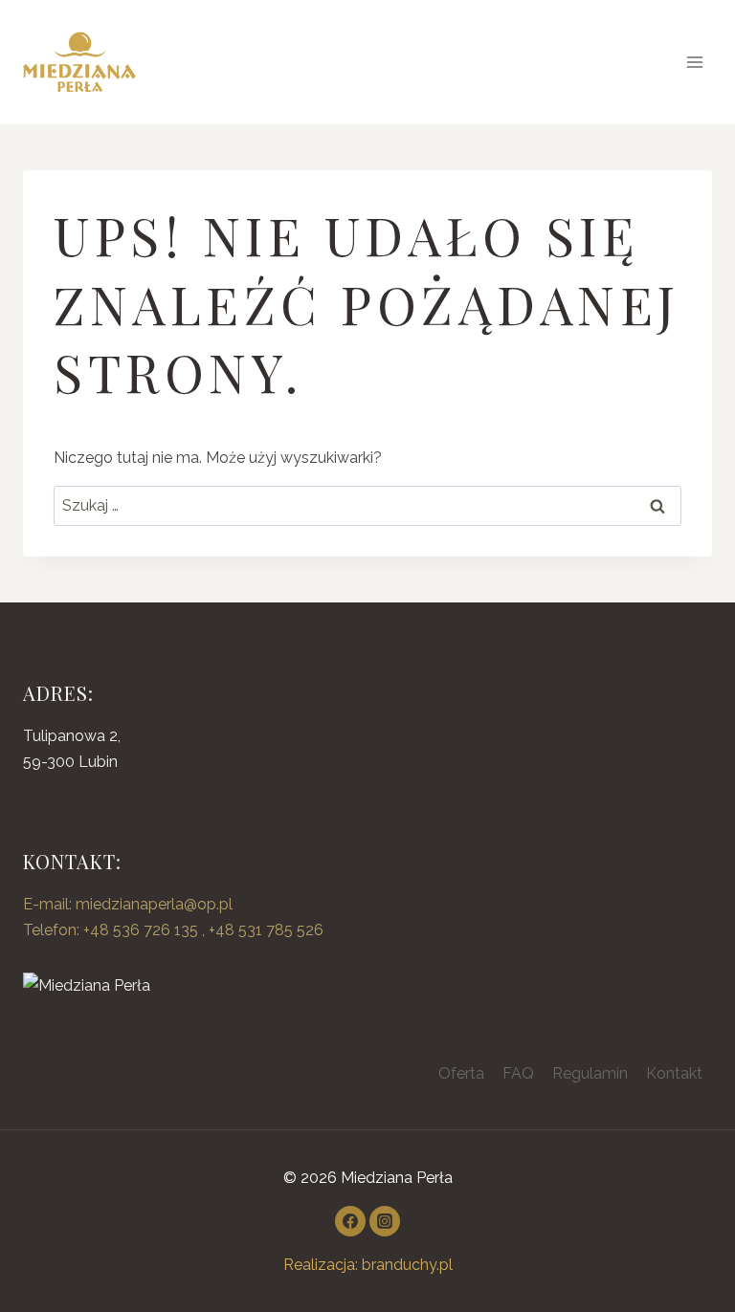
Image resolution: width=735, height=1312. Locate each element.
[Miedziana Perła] (367, 985)
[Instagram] (384, 1221)
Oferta (461, 1073)
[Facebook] (350, 1221)
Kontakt (674, 1073)
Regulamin (590, 1073)
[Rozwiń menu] (694, 62)
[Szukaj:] (367, 505)
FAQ (518, 1073)
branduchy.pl (407, 1265)
